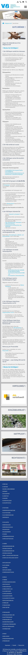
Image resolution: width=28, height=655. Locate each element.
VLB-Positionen (6, 512)
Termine (5, 579)
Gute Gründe (6, 565)
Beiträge (5, 567)
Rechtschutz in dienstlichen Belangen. (14, 174)
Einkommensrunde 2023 (8, 550)
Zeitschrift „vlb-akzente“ (14, 214)
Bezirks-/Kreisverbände (9, 489)
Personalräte (6, 350)
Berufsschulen (6, 525)
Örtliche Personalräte (8, 626)
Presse (4, 633)
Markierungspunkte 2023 (9, 510)
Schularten (6, 522)
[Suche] (25, 2)
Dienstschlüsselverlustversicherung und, (14, 173)
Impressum (7, 645)
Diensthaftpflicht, (9, 171)
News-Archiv (6, 636)
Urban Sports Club (7, 589)
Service (5, 577)
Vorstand (5, 486)
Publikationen (6, 605)
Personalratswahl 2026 (8, 615)
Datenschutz (21, 645)
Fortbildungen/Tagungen (9, 582)
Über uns (5, 484)
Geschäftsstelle (7, 503)
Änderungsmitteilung (8, 572)
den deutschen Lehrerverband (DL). (16, 275)
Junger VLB (5, 496)
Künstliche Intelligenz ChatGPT (10, 557)
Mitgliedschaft (8, 23)
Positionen (5, 507)
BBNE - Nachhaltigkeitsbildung (10, 555)
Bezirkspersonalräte (8, 622)
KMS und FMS (6, 607)
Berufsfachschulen (8, 527)
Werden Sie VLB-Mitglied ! (11, 48)
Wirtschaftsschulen (8, 538)
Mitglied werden (7, 570)
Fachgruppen (7, 185)
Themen (5, 543)
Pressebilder (6, 641)
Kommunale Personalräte (9, 624)
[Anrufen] (20, 2)
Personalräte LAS (7, 619)
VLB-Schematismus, (10, 223)
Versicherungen (7, 586)
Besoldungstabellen (8, 600)
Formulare (5, 602)
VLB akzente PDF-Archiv (8, 598)
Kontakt (14, 645)
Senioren (5, 498)
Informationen (6, 628)
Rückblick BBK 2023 (7, 553)
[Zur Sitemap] (17, 2)
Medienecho (6, 517)
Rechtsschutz (6, 584)
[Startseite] (3, 23)
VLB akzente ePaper (7, 596)
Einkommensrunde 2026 (8, 546)
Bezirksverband (10, 203)
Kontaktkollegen (7, 500)
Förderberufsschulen (8, 536)
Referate (5, 491)
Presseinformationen (8, 638)
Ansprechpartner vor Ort (8, 312)
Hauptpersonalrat (7, 617)
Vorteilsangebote (7, 593)
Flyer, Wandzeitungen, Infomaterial (13, 222)
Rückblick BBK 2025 (7, 548)
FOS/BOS (5, 534)
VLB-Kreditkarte (7, 591)
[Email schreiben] (22, 2)
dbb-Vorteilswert (17, 327)
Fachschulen (6, 529)
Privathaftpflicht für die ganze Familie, (14, 170)
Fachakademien (7, 531)
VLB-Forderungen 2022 (8, 515)
